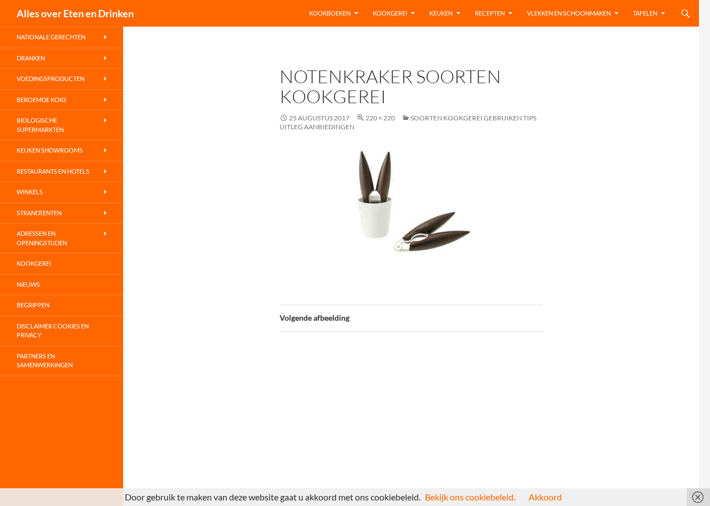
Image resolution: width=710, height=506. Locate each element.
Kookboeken (330, 13)
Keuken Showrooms (50, 150)
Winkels (30, 191)
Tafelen (645, 13)
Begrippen (33, 304)
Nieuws (28, 284)
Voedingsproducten (50, 78)
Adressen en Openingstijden (42, 238)
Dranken (31, 58)
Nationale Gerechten (51, 37)
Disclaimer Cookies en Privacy (53, 330)
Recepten (490, 13)
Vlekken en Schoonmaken (569, 13)
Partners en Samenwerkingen (45, 360)
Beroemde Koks (42, 99)
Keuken (441, 13)
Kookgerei (390, 13)
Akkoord (545, 497)
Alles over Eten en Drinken (75, 13)
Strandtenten (39, 212)
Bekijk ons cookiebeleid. (470, 497)
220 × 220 (380, 118)
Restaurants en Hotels (53, 171)
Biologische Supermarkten (40, 125)
